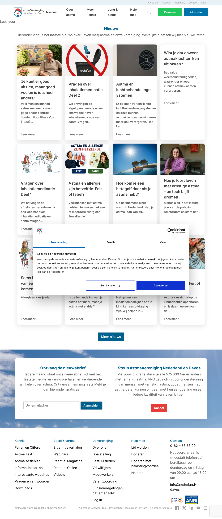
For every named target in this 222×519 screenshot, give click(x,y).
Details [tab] (111, 242)
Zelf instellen (108, 285)
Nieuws (51, 12)
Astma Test (23, 454)
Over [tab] (163, 242)
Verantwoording (104, 481)
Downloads (23, 488)
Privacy (143, 507)
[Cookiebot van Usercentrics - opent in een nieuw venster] (170, 231)
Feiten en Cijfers (27, 447)
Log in (97, 500)
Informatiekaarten (29, 468)
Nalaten (137, 473)
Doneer (159, 408)
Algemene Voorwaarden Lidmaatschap (101, 507)
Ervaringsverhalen (68, 447)
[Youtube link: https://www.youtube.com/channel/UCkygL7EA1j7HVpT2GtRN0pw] (198, 507)
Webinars (180, 2)
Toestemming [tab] (59, 242)
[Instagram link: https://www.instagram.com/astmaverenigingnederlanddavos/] (205, 507)
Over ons (153, 2)
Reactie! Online (65, 468)
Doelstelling (101, 454)
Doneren (170, 12)
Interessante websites (32, 475)
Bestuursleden (103, 461)
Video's (59, 475)
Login (204, 2)
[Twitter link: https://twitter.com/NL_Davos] (184, 507)
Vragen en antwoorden (32, 481)
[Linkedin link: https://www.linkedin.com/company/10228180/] (191, 507)
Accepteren (161, 285)
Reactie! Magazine (68, 461)
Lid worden (196, 12)
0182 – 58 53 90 (183, 446)
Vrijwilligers (101, 468)
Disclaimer (131, 507)
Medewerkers (103, 475)
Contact (193, 2)
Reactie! (166, 2)
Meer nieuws (111, 337)
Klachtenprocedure (161, 507)
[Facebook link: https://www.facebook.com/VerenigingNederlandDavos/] (177, 507)
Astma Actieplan (28, 461)
